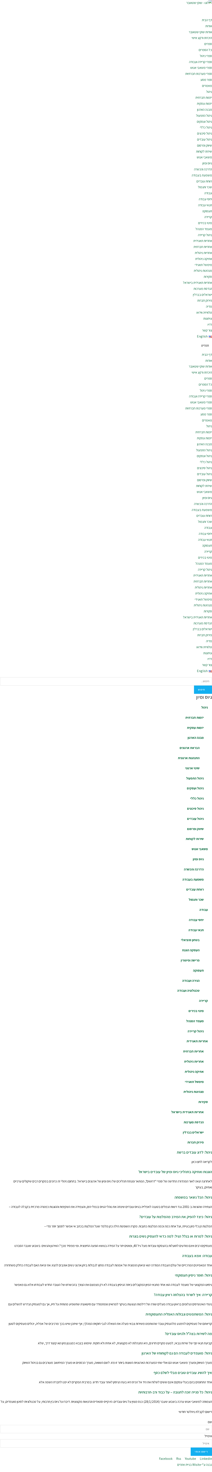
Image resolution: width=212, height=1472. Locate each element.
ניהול (209, 92)
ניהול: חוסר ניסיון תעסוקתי (193, 1275)
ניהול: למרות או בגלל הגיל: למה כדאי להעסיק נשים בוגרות (170, 1236)
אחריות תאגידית (202, 241)
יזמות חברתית (203, 97)
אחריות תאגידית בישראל (197, 282)
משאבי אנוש (204, 157)
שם (210, 1422)
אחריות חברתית (203, 247)
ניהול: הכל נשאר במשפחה (193, 1197)
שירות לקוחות (204, 151)
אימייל (208, 1436)
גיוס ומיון (207, 163)
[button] (106, 346)
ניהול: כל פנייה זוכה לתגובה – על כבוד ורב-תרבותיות (175, 1392)
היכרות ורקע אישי (202, 38)
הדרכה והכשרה (203, 169)
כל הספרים (205, 50)
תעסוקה (207, 211)
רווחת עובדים (204, 181)
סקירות (208, 276)
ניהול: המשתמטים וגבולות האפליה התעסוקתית (179, 1314)
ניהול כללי (206, 127)
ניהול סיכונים (204, 133)
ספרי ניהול (206, 56)
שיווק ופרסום (204, 145)
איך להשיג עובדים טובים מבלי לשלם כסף (183, 1372)
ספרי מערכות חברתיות (198, 74)
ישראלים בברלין (202, 294)
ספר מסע (206, 80)
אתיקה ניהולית (203, 259)
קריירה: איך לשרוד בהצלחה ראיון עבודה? (183, 1294)
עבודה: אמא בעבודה (197, 1255)
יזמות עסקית (204, 103)
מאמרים (207, 86)
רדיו (210, 324)
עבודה (208, 193)
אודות (208, 26)
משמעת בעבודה (202, 175)
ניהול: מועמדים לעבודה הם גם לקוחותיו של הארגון (177, 1353)
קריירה (208, 217)
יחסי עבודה (205, 199)
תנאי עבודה (205, 205)
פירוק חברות (204, 300)
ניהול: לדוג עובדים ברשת (194, 1152)
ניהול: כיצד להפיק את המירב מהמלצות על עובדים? (175, 1216)
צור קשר (207, 330)
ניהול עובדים (204, 139)
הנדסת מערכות (203, 288)
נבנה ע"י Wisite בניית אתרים (194, 1464)
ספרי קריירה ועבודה (200, 62)
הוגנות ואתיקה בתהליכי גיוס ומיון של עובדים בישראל (175, 1171)
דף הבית (207, 20)
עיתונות (207, 318)
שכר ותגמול (205, 187)
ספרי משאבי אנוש (201, 68)
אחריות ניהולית (203, 253)
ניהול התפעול (204, 115)
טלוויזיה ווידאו (204, 312)
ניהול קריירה (205, 235)
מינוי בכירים (205, 223)
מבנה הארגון (204, 109)
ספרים (208, 44)
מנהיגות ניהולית (203, 270)
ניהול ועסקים (204, 121)
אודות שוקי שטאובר (200, 32)
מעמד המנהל (203, 229)
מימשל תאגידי (203, 265)
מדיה (209, 306)
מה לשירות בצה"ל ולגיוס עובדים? (188, 1333)
